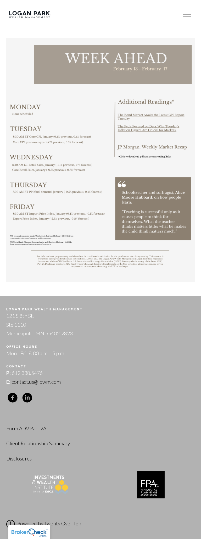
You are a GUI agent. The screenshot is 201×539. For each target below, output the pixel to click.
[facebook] (13, 398)
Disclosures (19, 458)
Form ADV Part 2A (26, 428)
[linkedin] (27, 398)
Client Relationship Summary (38, 443)
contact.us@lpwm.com (36, 382)
